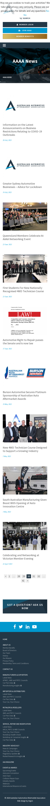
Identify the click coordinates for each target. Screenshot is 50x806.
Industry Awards (9, 781)
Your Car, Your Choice (11, 702)
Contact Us (7, 669)
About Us (6, 645)
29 (23, 576)
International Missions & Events (14, 786)
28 (19, 576)
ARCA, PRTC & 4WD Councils (14, 729)
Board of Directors (9, 650)
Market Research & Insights (13, 756)
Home (5, 639)
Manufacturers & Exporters (15, 675)
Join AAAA (26, 30)
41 (23, 580)
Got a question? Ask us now (25, 606)
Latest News (7, 678)
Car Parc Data (8, 683)
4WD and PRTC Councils (12, 697)
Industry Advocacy (11, 745)
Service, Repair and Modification (17, 724)
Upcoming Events (9, 770)
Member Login (26, 24)
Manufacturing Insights (11, 685)
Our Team (6, 653)
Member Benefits (25, 36)
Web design (21, 801)
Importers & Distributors (14, 691)
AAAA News (7, 77)
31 (33, 576)
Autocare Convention (11, 773)
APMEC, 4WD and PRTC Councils (15, 680)
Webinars (6, 783)
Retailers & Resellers (12, 707)
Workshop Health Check (12, 735)
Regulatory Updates (10, 753)
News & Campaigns (10, 748)
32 (39, 576)
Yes (47, 10)
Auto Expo (7, 776)
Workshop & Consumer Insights (14, 737)
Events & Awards (10, 767)
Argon (30, 801)
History (5, 656)
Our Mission (7, 658)
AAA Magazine (8, 762)
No (25, 15)
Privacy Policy (8, 661)
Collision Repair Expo (11, 778)
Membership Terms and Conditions (16, 663)
